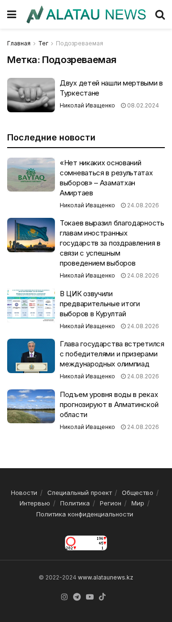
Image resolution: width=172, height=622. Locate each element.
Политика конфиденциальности (84, 514)
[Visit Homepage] (86, 14)
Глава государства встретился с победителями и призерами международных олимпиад (112, 353)
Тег (43, 43)
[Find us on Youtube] (90, 597)
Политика (75, 503)
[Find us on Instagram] (64, 597)
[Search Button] (160, 14)
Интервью (35, 503)
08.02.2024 (142, 105)
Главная (19, 43)
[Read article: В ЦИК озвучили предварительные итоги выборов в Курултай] (31, 306)
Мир (137, 503)
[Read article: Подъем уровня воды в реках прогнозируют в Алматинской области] (31, 406)
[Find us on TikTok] (102, 597)
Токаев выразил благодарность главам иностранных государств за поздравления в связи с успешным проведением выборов (112, 243)
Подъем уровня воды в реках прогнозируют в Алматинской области (109, 404)
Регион (110, 503)
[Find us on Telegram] (77, 597)
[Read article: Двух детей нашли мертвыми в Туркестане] (31, 95)
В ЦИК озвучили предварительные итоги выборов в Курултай (100, 303)
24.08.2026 (142, 205)
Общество (137, 492)
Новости (24, 492)
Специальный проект (79, 492)
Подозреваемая (79, 43)
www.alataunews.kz (105, 577)
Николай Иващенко (87, 105)
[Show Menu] (11, 14)
